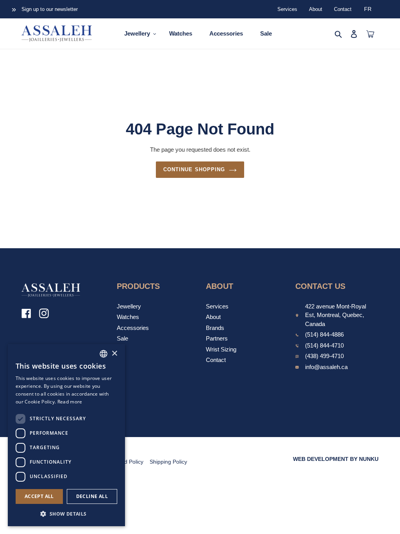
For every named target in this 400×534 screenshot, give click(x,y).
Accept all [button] (39, 496)
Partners (217, 338)
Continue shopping (194, 169)
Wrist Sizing (221, 349)
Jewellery (129, 306)
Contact (343, 9)
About (315, 9)
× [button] (114, 354)
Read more (69, 401)
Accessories (133, 327)
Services (287, 9)
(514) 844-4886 (324, 334)
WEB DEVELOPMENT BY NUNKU (336, 459)
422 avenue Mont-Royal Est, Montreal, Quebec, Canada (335, 315)
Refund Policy (126, 462)
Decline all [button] (92, 496)
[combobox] (103, 354)
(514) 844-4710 (324, 345)
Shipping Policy (168, 462)
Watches (128, 317)
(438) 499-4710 (324, 356)
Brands (215, 327)
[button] (66, 513)
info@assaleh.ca (326, 367)
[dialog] (66, 435)
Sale (122, 338)
